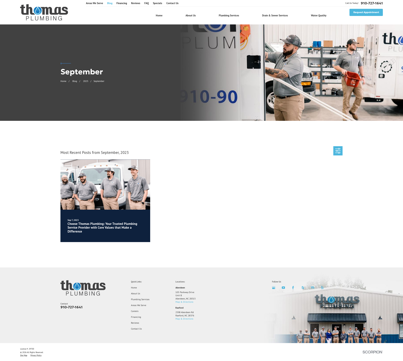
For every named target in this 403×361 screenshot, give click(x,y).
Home (134, 287)
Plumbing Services (140, 299)
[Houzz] (302, 287)
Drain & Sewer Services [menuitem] (275, 15)
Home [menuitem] (159, 15)
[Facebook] (293, 287)
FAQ (146, 3)
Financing (121, 3)
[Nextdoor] (312, 287)
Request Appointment (366, 12)
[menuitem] (23, 355)
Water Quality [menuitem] (318, 15)
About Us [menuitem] (191, 15)
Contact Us (172, 3)
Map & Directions (184, 301)
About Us (135, 293)
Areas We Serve (94, 3)
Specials (157, 3)
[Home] (44, 12)
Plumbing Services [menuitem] (229, 15)
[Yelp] (322, 287)
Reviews (135, 3)
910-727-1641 (372, 3)
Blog (109, 3)
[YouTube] (283, 287)
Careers (134, 311)
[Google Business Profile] (273, 287)
